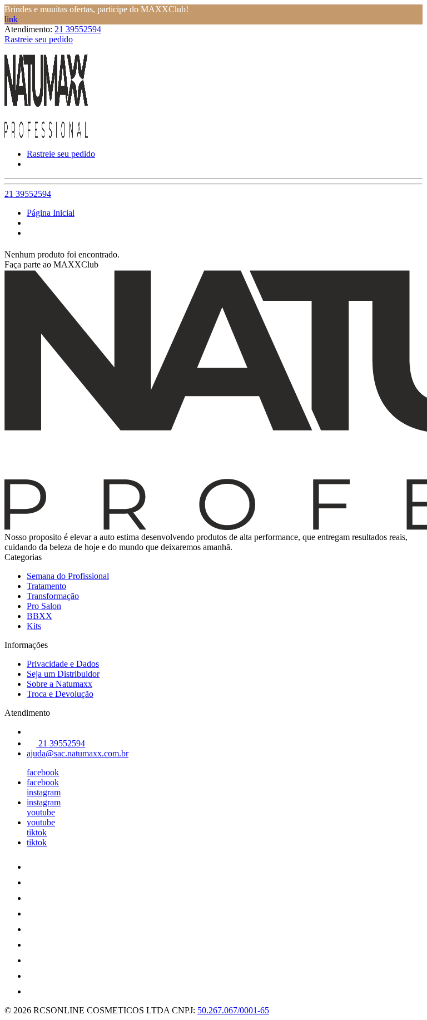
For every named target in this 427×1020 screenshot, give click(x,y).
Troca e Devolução (60, 694)
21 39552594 (77, 29)
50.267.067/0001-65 (233, 1010)
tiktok (37, 832)
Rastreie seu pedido (38, 39)
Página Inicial (51, 212)
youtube (41, 812)
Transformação (53, 596)
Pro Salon (44, 606)
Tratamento (46, 586)
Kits (34, 626)
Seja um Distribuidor (63, 674)
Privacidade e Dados (63, 664)
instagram (44, 792)
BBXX (39, 616)
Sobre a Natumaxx (59, 684)
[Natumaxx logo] (46, 135)
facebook (43, 772)
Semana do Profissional (68, 576)
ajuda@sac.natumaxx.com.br (77, 753)
